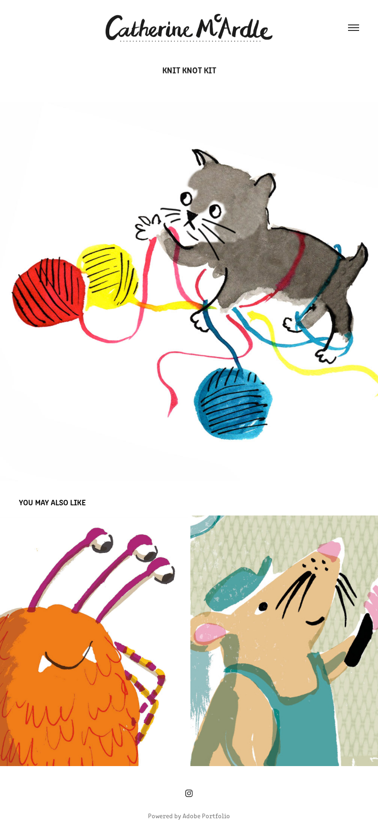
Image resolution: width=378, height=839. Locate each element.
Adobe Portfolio (206, 815)
